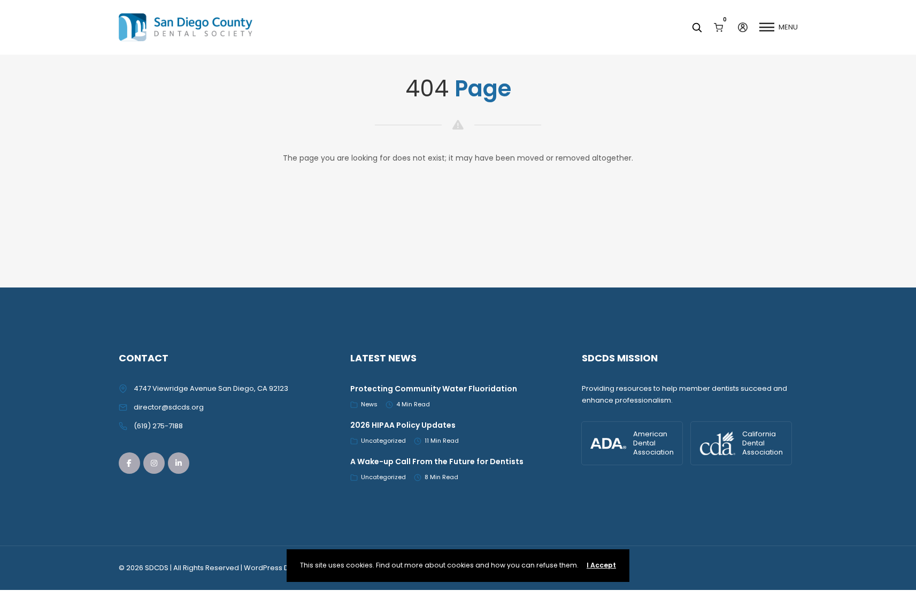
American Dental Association (653, 443)
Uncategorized (383, 440)
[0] (718, 27)
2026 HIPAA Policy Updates (403, 425)
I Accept (601, 565)
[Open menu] (767, 27)
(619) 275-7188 (158, 426)
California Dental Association (762, 443)
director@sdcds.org (169, 407)
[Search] (696, 27)
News (369, 404)
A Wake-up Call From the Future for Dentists (437, 461)
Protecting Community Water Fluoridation (433, 388)
